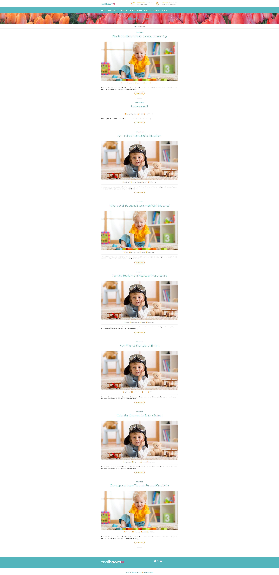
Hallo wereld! (139, 106)
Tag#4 (127, 252)
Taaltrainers (123, 10)
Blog (138, 83)
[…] (138, 89)
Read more (139, 93)
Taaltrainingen (111, 10)
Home (103, 10)
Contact (164, 10)
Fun (140, 182)
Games (141, 83)
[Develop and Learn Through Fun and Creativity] (139, 510)
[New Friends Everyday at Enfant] (139, 370)
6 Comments (151, 322)
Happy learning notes (135, 10)
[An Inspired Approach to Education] (139, 160)
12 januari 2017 (139, 32)
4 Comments (154, 83)
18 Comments (151, 462)
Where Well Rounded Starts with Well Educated (139, 205)
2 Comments (153, 392)
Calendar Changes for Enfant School (139, 415)
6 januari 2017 (139, 411)
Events (136, 182)
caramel (147, 83)
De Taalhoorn (155, 10)
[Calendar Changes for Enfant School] (139, 440)
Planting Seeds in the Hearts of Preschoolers (139, 275)
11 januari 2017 (139, 131)
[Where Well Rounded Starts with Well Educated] (139, 230)
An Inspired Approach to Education (139, 135)
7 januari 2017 (139, 341)
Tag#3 (132, 83)
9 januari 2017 (139, 271)
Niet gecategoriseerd (132, 114)
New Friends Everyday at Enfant (139, 345)
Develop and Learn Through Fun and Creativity (139, 485)
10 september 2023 (139, 102)
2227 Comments (149, 114)
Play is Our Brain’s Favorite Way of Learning (139, 36)
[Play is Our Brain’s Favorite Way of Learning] (139, 61)
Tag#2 (129, 392)
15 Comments (152, 182)
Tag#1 (129, 83)
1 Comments (151, 532)
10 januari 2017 (139, 201)
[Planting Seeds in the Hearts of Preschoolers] (139, 300)
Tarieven (146, 10)
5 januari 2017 (139, 481)
